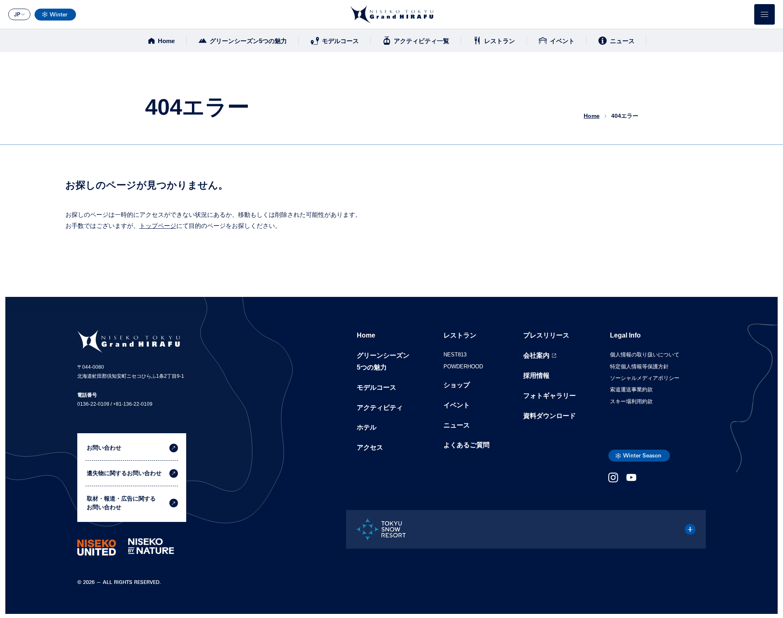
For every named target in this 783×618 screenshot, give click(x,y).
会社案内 (536, 355)
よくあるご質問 (466, 444)
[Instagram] (613, 480)
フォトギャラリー (549, 395)
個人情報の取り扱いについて (644, 355)
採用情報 (536, 375)
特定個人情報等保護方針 (639, 366)
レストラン (499, 40)
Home (166, 40)
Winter (58, 15)
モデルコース (340, 40)
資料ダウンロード (549, 415)
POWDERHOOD (463, 366)
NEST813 (455, 355)
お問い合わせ (104, 447)
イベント (562, 40)
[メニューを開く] (764, 14)
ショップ (456, 384)
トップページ (157, 225)
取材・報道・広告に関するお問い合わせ (121, 502)
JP (17, 15)
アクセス (370, 447)
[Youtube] (631, 480)
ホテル (366, 427)
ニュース (622, 40)
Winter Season (642, 456)
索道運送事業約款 (631, 389)
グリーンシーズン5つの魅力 (248, 40)
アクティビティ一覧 (421, 40)
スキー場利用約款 (631, 401)
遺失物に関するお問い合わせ (124, 473)
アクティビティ (380, 407)
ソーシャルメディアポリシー (644, 378)
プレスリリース (546, 335)
